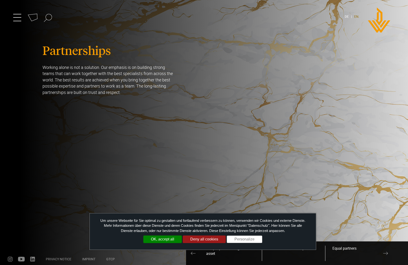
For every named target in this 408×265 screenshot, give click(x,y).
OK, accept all (162, 239)
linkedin (32, 259)
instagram (10, 259)
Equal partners (344, 248)
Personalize (244, 239)
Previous (193, 253)
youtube (21, 259)
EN (356, 16)
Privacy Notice (58, 259)
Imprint (88, 259)
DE (347, 16)
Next (385, 253)
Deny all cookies (204, 239)
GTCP (110, 259)
